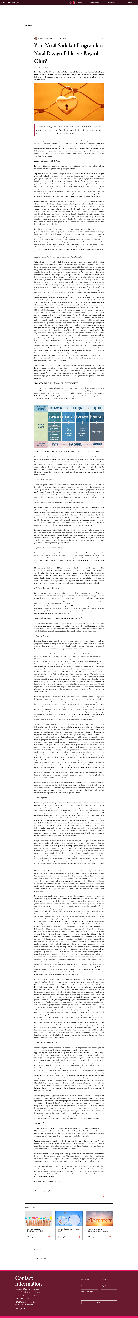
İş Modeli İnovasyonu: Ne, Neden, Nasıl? (69, 1230)
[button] (111, 25)
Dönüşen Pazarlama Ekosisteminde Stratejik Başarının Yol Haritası (35, 1230)
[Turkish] (73, 2)
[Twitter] (24, 1308)
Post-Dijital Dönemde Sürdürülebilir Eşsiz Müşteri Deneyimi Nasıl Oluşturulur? (97, 1230)
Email (83, 1285)
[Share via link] (49, 1191)
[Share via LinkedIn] (44, 1191)
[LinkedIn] (16, 1308)
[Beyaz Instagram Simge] (20, 1308)
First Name (85, 1279)
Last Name (104, 1279)
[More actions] (102, 38)
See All (111, 1207)
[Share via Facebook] (35, 1191)
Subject (103, 1285)
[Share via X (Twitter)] (40, 1191)
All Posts (28, 25)
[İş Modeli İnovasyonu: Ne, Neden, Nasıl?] (69, 1218)
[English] (70, 2)
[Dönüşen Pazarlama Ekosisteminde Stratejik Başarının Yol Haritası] (38, 1218)
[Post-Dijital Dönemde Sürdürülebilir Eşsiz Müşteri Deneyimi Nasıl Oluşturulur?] (99, 1218)
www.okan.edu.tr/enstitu (24, 1305)
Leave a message (87, 1291)
